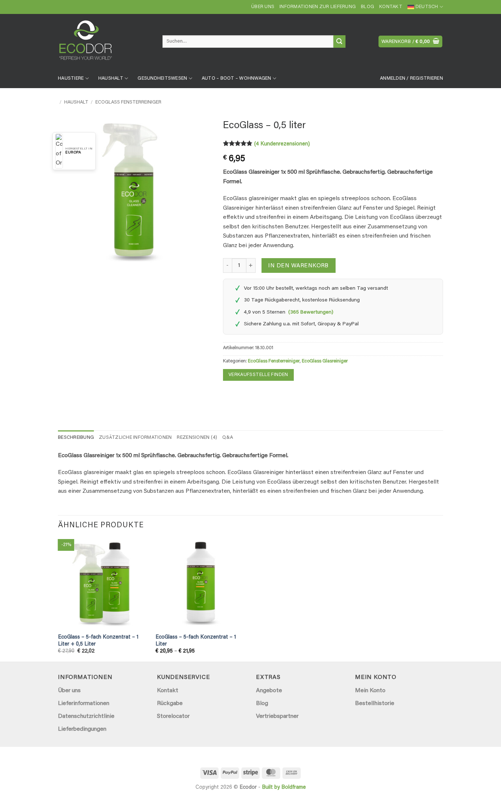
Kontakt (390, 7)
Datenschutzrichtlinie (86, 716)
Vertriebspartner (277, 716)
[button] (411, 42)
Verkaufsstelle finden (258, 375)
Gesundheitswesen (162, 78)
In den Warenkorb (298, 266)
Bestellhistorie (374, 703)
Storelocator (173, 716)
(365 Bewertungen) (310, 312)
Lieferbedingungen (82, 729)
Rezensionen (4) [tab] (197, 437)
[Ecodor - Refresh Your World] (104, 43)
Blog (367, 7)
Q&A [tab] (227, 437)
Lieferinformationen (83, 703)
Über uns (262, 7)
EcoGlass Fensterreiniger (128, 102)
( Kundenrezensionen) (282, 144)
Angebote (269, 691)
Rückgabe (170, 703)
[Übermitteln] (339, 41)
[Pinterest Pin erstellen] (256, 394)
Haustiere (71, 78)
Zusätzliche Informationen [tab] (135, 437)
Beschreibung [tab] (76, 437)
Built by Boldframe (284, 787)
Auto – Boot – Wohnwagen (236, 78)
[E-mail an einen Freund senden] (243, 394)
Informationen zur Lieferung (317, 7)
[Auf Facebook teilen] (230, 394)
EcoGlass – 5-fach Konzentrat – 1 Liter (196, 641)
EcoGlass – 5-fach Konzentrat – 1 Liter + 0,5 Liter (98, 641)
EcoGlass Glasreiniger (325, 361)
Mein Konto (370, 691)
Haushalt (110, 78)
